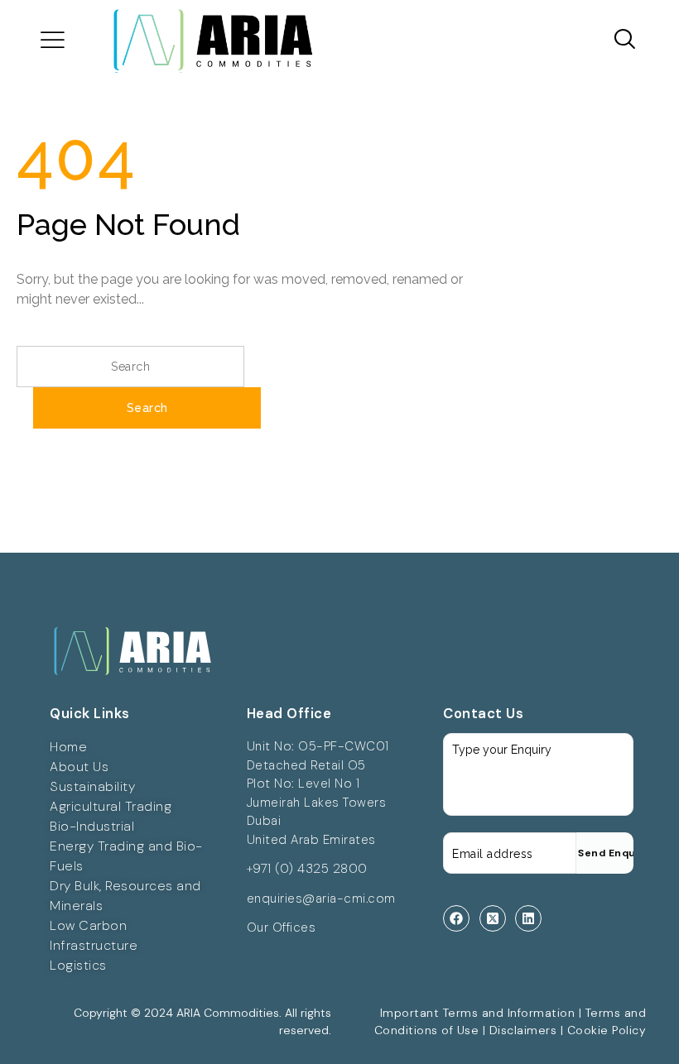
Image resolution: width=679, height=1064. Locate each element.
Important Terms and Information (477, 1012)
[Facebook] (456, 918)
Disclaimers (523, 1030)
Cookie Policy (607, 1030)
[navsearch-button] (618, 40)
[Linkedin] (528, 918)
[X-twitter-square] (492, 918)
